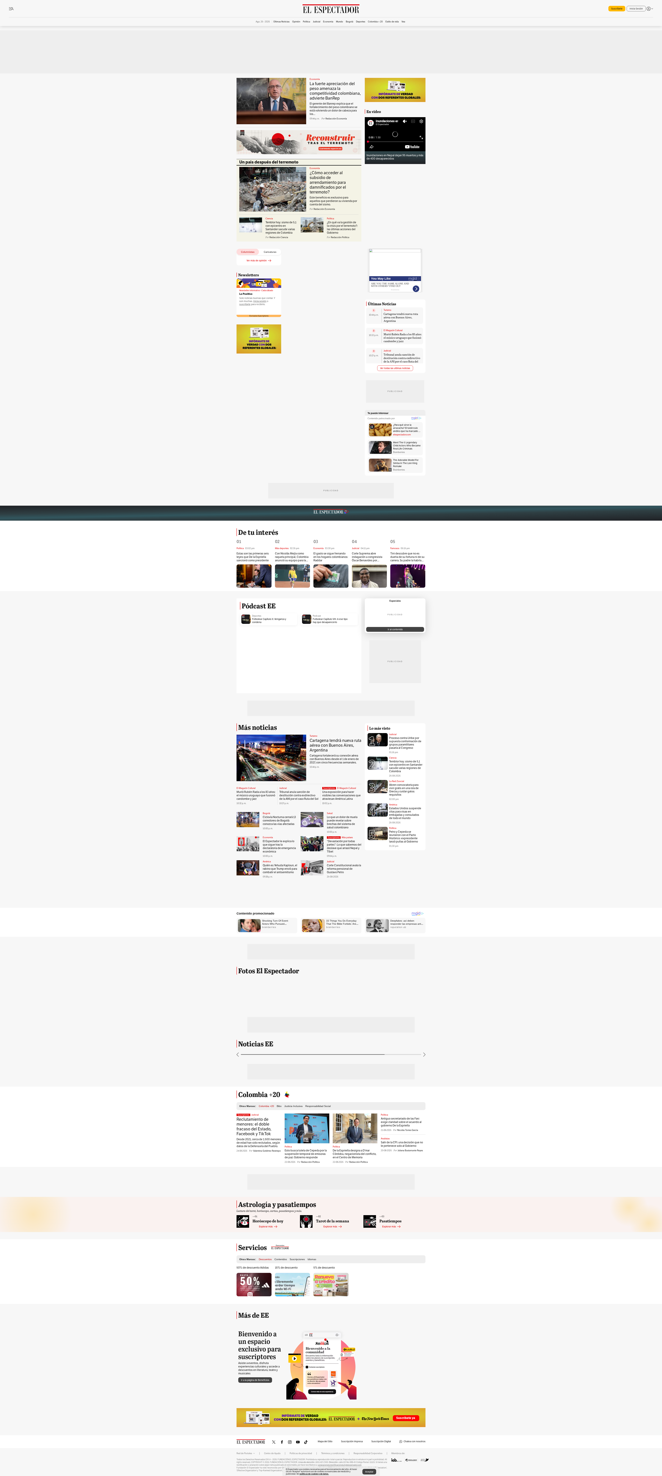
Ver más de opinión (257, 260)
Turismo (387, 310)
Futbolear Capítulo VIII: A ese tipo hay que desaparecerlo (330, 621)
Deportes (256, 616)
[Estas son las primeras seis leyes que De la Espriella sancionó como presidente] (254, 576)
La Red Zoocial (396, 781)
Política (330, 218)
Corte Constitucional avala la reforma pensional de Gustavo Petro (344, 869)
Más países (347, 837)
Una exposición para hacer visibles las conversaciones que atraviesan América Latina (341, 795)
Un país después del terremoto (268, 162)
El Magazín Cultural (393, 330)
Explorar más (266, 1226)
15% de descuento (286, 1267)
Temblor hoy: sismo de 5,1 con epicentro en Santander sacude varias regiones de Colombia (280, 227)
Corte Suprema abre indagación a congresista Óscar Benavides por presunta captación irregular (369, 557)
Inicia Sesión (636, 8)
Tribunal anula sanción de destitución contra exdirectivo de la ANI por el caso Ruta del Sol (402, 360)
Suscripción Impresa (352, 1441)
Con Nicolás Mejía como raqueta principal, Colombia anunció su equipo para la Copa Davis (291, 557)
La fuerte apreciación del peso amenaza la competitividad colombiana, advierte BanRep (335, 91)
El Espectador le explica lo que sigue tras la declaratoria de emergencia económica (279, 846)
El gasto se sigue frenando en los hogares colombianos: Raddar (330, 557)
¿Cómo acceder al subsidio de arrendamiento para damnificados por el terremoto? (328, 182)
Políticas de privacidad (301, 1453)
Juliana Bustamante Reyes (410, 1150)
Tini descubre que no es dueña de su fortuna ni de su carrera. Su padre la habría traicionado (407, 557)
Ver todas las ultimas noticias (395, 368)
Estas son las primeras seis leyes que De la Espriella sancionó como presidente (253, 557)
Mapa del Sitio (325, 1441)
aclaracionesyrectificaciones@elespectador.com (340, 1465)
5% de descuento (324, 1267)
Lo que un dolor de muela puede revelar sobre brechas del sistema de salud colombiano (342, 822)
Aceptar (369, 1471)
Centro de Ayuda (272, 1453)
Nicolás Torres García (407, 1130)
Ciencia (269, 218)
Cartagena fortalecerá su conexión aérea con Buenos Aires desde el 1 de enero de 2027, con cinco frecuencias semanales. (334, 759)
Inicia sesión (259, 301)
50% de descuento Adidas (253, 1267)
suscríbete (244, 304)
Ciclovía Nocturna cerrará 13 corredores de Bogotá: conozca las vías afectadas (279, 820)
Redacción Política (310, 1162)
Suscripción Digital (381, 1441)
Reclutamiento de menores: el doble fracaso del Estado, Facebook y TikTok (254, 1126)
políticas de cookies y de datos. (314, 1474)
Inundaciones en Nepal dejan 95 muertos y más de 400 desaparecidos (395, 157)
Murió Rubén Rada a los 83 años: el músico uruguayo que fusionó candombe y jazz (403, 337)
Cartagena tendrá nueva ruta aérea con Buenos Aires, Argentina (401, 317)
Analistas (385, 1138)
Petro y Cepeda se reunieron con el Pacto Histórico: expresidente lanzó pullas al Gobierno (403, 836)
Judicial (387, 350)
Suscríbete (617, 8)
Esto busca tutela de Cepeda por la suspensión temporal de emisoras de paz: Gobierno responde (306, 1154)
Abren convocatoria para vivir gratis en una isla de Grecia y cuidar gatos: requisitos (404, 789)
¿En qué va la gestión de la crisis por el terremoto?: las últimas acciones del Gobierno (342, 227)
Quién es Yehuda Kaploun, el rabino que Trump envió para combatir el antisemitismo (280, 869)
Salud (330, 813)
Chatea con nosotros (414, 1441)
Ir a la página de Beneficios (255, 1380)
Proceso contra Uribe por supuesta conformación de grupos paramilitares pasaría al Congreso (405, 743)
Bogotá (266, 813)
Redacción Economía (336, 118)
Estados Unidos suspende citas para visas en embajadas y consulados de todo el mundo (405, 813)
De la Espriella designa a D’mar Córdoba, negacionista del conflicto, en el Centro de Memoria (354, 1154)
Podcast (317, 616)
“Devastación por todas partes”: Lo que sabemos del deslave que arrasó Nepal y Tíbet (344, 846)
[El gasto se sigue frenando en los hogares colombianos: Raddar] (330, 576)
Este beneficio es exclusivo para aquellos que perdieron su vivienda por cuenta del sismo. (333, 201)
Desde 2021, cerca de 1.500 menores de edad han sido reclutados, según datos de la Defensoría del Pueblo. (259, 1143)
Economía (315, 79)
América (267, 861)
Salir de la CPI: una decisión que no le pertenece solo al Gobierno (402, 1144)
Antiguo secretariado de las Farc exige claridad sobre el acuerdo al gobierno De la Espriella (401, 1122)
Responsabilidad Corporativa (368, 1453)
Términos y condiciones (332, 1453)
